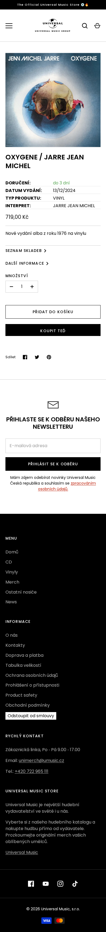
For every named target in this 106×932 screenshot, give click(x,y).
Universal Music (21, 852)
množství (16, 275)
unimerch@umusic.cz (41, 760)
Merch (12, 582)
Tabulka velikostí (23, 665)
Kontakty (15, 645)
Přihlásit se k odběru (53, 464)
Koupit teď (53, 331)
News (11, 602)
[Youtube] (46, 884)
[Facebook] (31, 884)
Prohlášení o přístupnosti (32, 685)
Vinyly (11, 572)
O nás (11, 635)
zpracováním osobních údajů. (67, 486)
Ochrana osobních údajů (31, 675)
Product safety (21, 695)
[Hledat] (85, 26)
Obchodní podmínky (27, 705)
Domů (11, 552)
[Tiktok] (75, 884)
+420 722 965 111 (31, 771)
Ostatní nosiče (21, 592)
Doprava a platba (24, 655)
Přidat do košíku (53, 312)
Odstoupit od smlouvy (31, 716)
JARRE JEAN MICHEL (74, 206)
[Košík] (97, 26)
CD (8, 562)
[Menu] (9, 26)
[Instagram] (60, 884)
